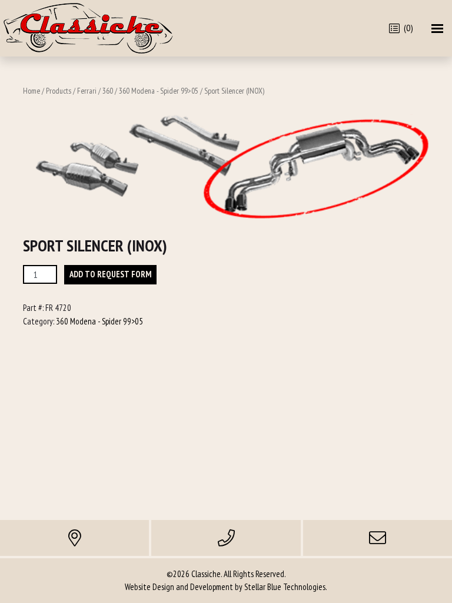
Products (58, 90)
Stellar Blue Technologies (284, 586)
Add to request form (110, 274)
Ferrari (87, 90)
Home (31, 90)
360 (107, 90)
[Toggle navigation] (437, 28)
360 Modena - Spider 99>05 (158, 90)
